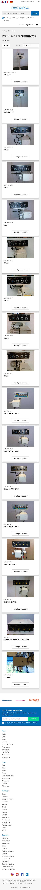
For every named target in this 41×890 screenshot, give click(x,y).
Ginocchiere (5, 820)
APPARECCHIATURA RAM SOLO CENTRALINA (16, 640)
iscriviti (33, 719)
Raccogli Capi (6, 817)
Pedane (4, 804)
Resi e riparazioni (7, 866)
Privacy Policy (14, 887)
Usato (13, 17)
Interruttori (5, 802)
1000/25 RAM (7, 74)
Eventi (4, 846)
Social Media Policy (25, 887)
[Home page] (20, 7)
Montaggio (21, 17)
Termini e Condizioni (8, 869)
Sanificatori (5, 752)
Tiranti (4, 807)
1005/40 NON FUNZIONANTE (11, 413)
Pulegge (4, 812)
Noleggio (4, 854)
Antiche (4, 783)
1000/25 (6, 150)
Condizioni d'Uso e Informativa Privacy (26, 722)
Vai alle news (6, 843)
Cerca (35, 13)
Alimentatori (6, 755)
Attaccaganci (6, 747)
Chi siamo (5, 838)
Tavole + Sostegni (7, 799)
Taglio (4, 739)
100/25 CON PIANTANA (10, 602)
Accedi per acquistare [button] (20, 81)
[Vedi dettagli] (20, 59)
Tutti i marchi (6, 841)
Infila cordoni (6, 757)
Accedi (38, 2)
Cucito (4, 734)
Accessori (31, 17)
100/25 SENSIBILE (9, 112)
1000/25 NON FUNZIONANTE (11, 451)
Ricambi (6, 20)
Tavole (4, 794)
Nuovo (6, 17)
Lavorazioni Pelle (7, 744)
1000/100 (6, 338)
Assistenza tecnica (8, 851)
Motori (4, 830)
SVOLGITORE (7, 677)
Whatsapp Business (8, 856)
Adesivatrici (5, 749)
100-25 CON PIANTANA (10, 564)
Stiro (3, 737)
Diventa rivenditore (27, 2)
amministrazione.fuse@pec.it (25, 883)
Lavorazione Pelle (7, 776)
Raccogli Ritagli (6, 825)
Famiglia (4, 742)
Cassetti (4, 815)
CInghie (4, 809)
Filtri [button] (6, 45)
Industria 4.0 (6, 822)
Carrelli (4, 827)
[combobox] (20, 13)
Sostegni (5, 796)
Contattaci (5, 861)
